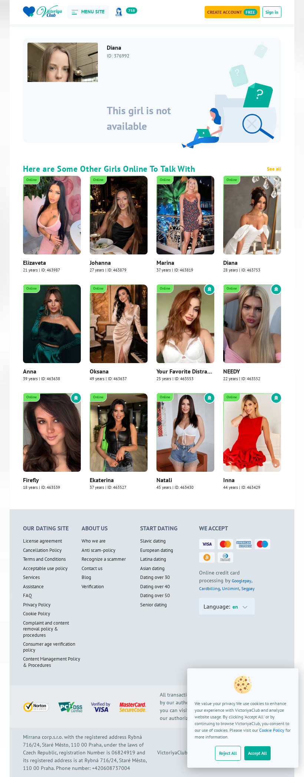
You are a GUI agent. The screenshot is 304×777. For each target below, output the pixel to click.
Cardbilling (209, 588)
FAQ (27, 596)
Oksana (99, 371)
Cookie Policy (271, 730)
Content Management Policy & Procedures (51, 662)
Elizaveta (34, 262)
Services (31, 577)
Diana (230, 262)
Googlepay (241, 580)
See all (274, 169)
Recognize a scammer (104, 559)
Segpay (248, 588)
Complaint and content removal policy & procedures (46, 629)
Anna (29, 371)
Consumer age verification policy (49, 647)
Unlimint (230, 588)
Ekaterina (102, 480)
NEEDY (231, 371)
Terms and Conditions (44, 559)
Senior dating (153, 605)
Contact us (92, 569)
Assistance (33, 587)
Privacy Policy (36, 605)
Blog (86, 577)
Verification (93, 587)
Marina (165, 262)
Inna (229, 480)
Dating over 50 (155, 596)
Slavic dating (153, 541)
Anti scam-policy (98, 550)
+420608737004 (111, 768)
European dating (156, 550)
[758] (120, 12)
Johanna (100, 262)
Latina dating (153, 559)
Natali (164, 480)
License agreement (42, 541)
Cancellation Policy (42, 550)
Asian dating (152, 569)
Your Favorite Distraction (185, 371)
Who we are (94, 541)
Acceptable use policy (45, 569)
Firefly (31, 480)
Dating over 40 (155, 587)
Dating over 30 (155, 577)
